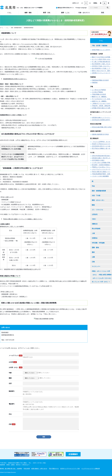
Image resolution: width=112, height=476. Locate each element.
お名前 (12, 362)
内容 (12, 424)
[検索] (107, 7)
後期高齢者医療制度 (28, 27)
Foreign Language (81, 7)
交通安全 (94, 238)
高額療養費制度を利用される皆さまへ (15, 79)
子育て (94, 219)
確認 (44, 436)
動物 (93, 205)
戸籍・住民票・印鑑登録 (99, 45)
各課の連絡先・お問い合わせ (39, 468)
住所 (10, 383)
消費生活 (94, 224)
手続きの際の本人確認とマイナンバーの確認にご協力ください (22, 219)
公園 (93, 257)
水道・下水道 (96, 195)
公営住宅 (94, 214)
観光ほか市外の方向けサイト (66, 7)
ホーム (1, 27)
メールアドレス (15, 355)
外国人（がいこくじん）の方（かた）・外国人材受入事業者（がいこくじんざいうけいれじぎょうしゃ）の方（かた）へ (101, 276)
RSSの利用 (27, 468)
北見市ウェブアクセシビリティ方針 (70, 468)
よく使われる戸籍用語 (99, 90)
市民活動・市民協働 (98, 243)
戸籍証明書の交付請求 (99, 94)
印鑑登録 (94, 82)
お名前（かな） (15, 367)
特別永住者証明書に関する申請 (101, 127)
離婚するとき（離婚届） (99, 96)
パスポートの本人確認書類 (100, 176)
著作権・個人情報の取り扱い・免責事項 (11, 468)
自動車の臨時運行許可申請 (100, 134)
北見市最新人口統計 (98, 160)
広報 (93, 261)
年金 (93, 186)
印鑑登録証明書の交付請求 (100, 80)
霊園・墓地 (95, 247)
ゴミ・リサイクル (97, 209)
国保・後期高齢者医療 (16, 27)
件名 (10, 414)
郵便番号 (11, 391)
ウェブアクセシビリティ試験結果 (90, 468)
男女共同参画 (96, 228)
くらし (7, 27)
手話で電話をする (54, 468)
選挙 (93, 252)
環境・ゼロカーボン (98, 200)
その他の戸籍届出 (97, 92)
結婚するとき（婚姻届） (99, 101)
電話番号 (11, 404)
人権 (93, 233)
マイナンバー (96, 266)
